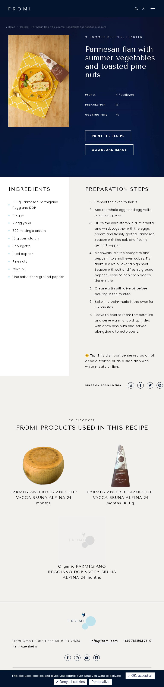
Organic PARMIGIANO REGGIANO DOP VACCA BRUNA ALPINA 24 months (82, 572)
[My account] (143, 8)
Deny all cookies (72, 682)
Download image (109, 150)
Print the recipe (108, 136)
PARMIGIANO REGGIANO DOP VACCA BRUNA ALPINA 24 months (43, 497)
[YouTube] (87, 658)
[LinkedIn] (96, 658)
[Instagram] (131, 385)
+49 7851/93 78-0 (137, 641)
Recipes (23, 27)
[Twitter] (150, 385)
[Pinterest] (160, 385)
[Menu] (152, 8)
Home (11, 27)
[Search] (136, 8)
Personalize (100, 682)
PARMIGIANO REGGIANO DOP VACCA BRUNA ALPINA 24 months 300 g (120, 497)
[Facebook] (140, 385)
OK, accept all (141, 675)
